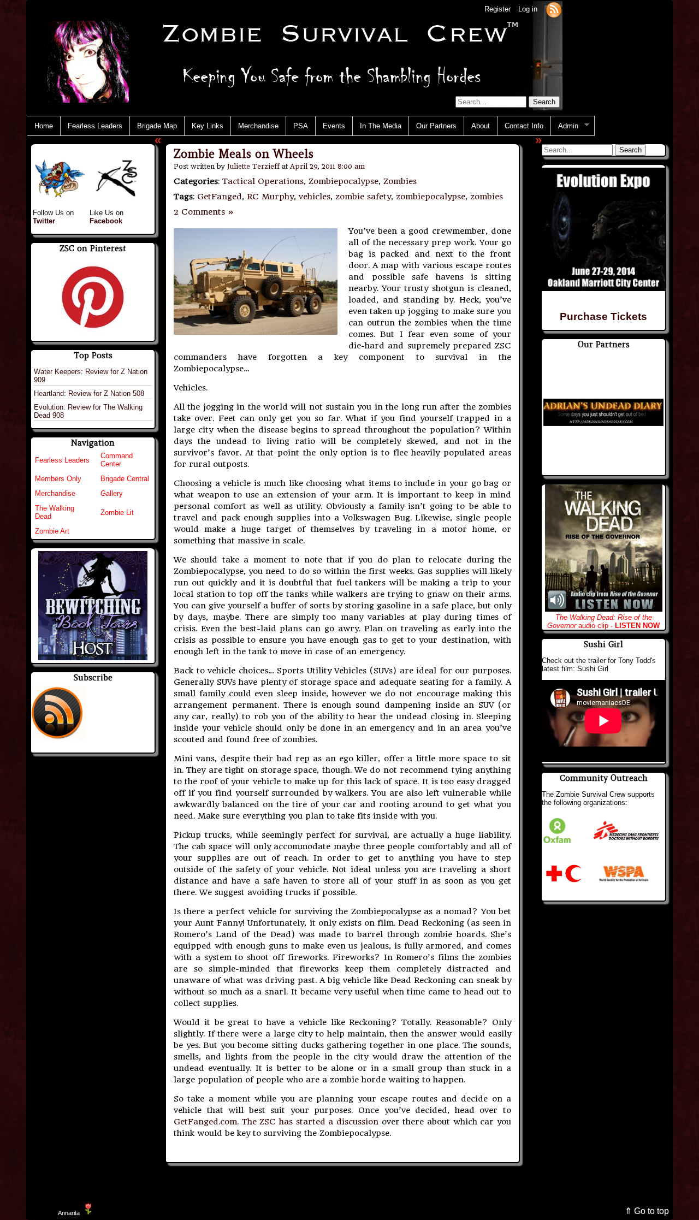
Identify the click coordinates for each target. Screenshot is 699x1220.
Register (497, 9)
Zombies (400, 181)
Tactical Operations (263, 181)
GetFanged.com (205, 1122)
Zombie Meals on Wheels (243, 153)
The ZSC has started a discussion (310, 1122)
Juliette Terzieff (253, 166)
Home (43, 126)
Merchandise (258, 126)
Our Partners (436, 126)
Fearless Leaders (95, 126)
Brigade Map (157, 126)
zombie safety (363, 197)
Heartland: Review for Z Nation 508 (89, 393)
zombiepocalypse (430, 197)
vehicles (314, 197)
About (480, 126)
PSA (300, 126)
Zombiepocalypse (343, 181)
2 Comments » (204, 212)
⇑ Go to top (647, 1211)
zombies (486, 197)
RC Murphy (270, 197)
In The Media (380, 126)
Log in (527, 9)
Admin (564, 126)
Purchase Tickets (603, 316)
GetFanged (219, 197)
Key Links (207, 126)
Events (334, 126)
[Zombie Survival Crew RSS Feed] (553, 9)
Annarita (69, 1213)
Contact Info (524, 126)
